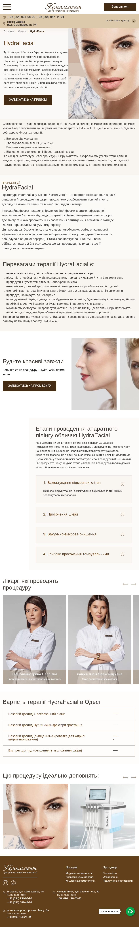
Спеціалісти (110, 873)
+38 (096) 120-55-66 (69, 899)
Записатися (120, 7)
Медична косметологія (79, 873)
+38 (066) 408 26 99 (19, 917)
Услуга (22, 32)
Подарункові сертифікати (118, 881)
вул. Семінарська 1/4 (22, 23)
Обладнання (110, 877)
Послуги (71, 868)
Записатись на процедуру (29, 386)
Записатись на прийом (28, 100)
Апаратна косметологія (79, 877)
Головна (9, 32)
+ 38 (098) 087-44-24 (50, 17)
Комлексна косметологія (80, 881)
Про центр (110, 868)
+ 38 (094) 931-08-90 (21, 17)
